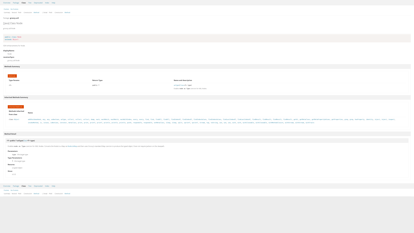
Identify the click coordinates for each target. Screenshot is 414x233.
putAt (129, 123)
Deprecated (38, 3)
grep (346, 119)
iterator (63, 123)
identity (369, 119)
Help (53, 3)
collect (71, 119)
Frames (6, 9)
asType (176, 85)
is (41, 123)
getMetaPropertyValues (321, 119)
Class (182, 85)
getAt (296, 119)
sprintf (187, 123)
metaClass (72, 123)
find (147, 119)
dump (92, 119)
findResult (256, 119)
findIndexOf (176, 119)
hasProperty (359, 119)
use (220, 123)
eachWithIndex (125, 119)
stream (202, 123)
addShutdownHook (34, 119)
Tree (29, 3)
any (44, 119)
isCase (46, 123)
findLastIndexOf (229, 119)
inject (377, 119)
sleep (168, 123)
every (135, 119)
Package (16, 3)
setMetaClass (159, 123)
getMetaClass (305, 119)
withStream (289, 123)
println (107, 123)
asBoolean (55, 119)
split (180, 123)
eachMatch (105, 119)
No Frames (14, 9)
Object (16, 119)
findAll (159, 119)
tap (207, 123)
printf (92, 123)
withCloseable (248, 123)
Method (36, 12)
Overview (6, 3)
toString (214, 123)
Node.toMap (72, 146)
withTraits (310, 123)
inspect (391, 119)
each (98, 119)
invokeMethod (33, 123)
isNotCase (54, 123)
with (234, 123)
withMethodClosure (276, 123)
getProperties (337, 119)
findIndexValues (200, 119)
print (80, 123)
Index (47, 3)
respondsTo (137, 123)
